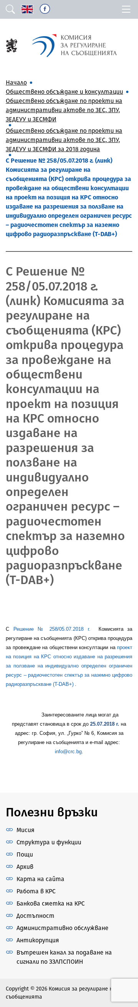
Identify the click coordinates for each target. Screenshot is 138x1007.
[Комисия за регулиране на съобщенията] (11, 45)
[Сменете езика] (27, 9)
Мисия (25, 830)
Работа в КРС (36, 891)
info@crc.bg (68, 751)
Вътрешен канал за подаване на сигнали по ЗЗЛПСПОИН (64, 957)
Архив (24, 866)
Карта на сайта (40, 879)
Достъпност (35, 915)
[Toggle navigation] (126, 9)
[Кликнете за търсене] (10, 9)
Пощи (24, 854)
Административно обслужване (62, 928)
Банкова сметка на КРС (50, 903)
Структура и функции (48, 842)
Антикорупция (37, 940)
